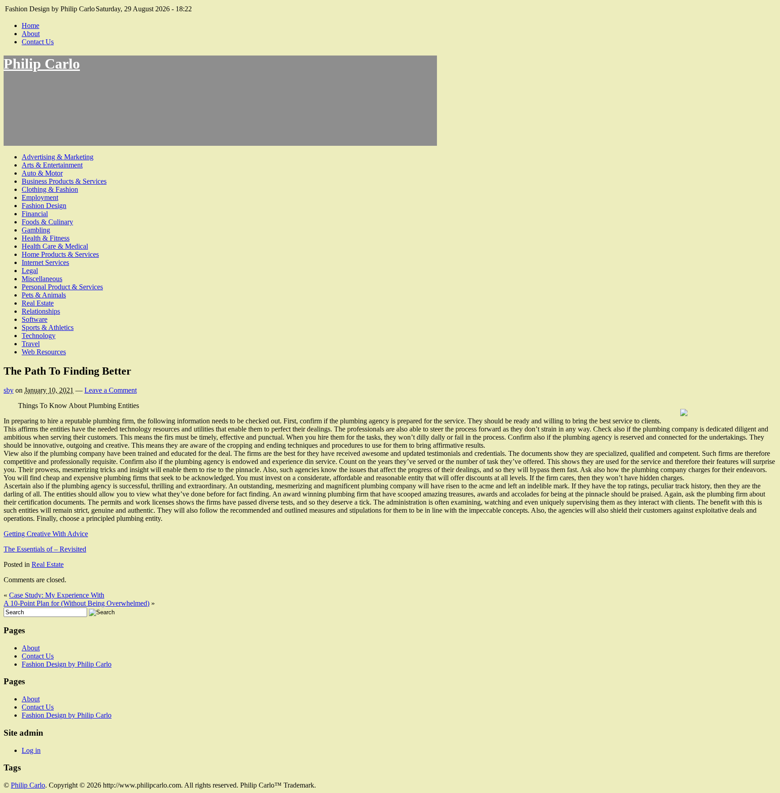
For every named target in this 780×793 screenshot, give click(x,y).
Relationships (41, 311)
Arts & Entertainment (52, 165)
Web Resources (44, 352)
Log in (31, 750)
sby (9, 390)
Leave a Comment (110, 390)
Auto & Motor (42, 173)
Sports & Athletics (48, 327)
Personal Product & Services (62, 287)
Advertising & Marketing (57, 157)
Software (34, 319)
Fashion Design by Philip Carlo (66, 664)
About (31, 33)
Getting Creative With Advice (46, 534)
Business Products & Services (64, 181)
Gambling (36, 230)
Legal (30, 270)
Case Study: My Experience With (56, 595)
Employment (40, 197)
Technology (39, 335)
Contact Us (38, 42)
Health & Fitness (46, 238)
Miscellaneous (42, 279)
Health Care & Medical (55, 246)
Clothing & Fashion (50, 189)
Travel (31, 344)
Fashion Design (44, 205)
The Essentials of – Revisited (45, 549)
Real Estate (38, 303)
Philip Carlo (42, 64)
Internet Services (45, 262)
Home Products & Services (60, 254)
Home (30, 25)
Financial (35, 214)
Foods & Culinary (47, 222)
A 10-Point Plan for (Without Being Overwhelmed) (76, 603)
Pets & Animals (44, 295)
